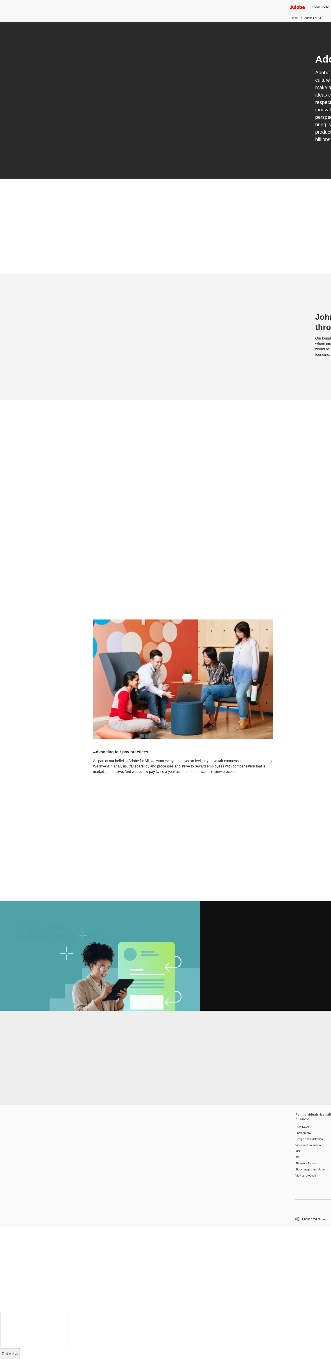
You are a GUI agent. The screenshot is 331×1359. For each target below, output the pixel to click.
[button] (309, 1219)
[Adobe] (297, 7)
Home (294, 18)
